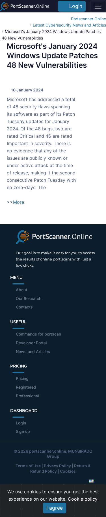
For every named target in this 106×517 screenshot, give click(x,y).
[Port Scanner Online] (24, 6)
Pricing (22, 378)
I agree (54, 508)
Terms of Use (28, 465)
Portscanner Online (88, 18)
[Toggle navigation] (98, 6)
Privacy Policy (57, 465)
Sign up (23, 431)
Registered (26, 387)
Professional (27, 395)
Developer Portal (31, 342)
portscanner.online (47, 451)
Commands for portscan (38, 334)
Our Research (28, 298)
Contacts (24, 306)
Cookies (68, 471)
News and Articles (33, 351)
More (18, 202)
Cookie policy (83, 499)
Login (74, 6)
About (21, 289)
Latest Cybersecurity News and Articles (69, 25)
